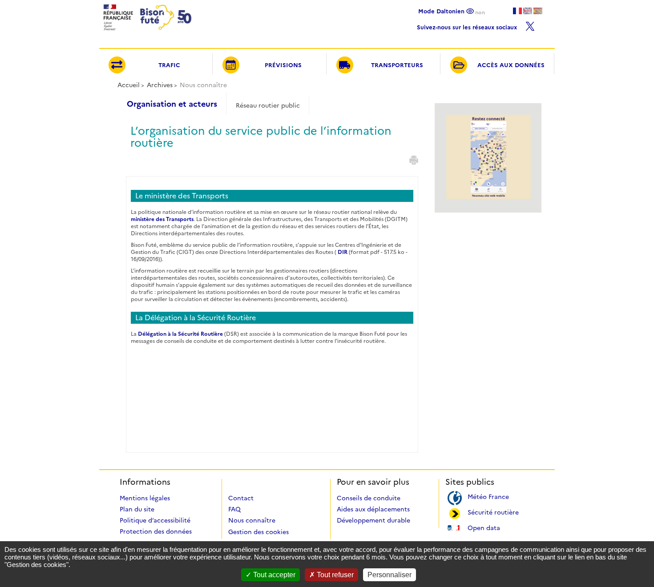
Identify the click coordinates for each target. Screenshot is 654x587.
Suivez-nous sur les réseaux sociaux (468, 26)
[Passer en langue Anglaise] (527, 11)
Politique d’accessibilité (155, 520)
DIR (342, 252)
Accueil (128, 85)
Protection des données (156, 531)
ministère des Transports (162, 219)
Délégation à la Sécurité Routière (180, 333)
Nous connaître (251, 520)
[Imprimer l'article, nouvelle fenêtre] (413, 160)
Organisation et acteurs (172, 104)
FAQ (234, 509)
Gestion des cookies (258, 532)
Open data (484, 527)
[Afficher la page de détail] (488, 197)
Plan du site (137, 509)
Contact (241, 498)
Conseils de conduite (368, 498)
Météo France (488, 496)
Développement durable (373, 520)
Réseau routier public (268, 105)
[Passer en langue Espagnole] (537, 11)
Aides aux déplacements (373, 509)
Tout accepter (273, 575)
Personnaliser (389, 575)
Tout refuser (334, 575)
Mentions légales (145, 498)
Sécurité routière (493, 511)
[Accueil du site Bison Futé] (146, 32)
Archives (160, 85)
